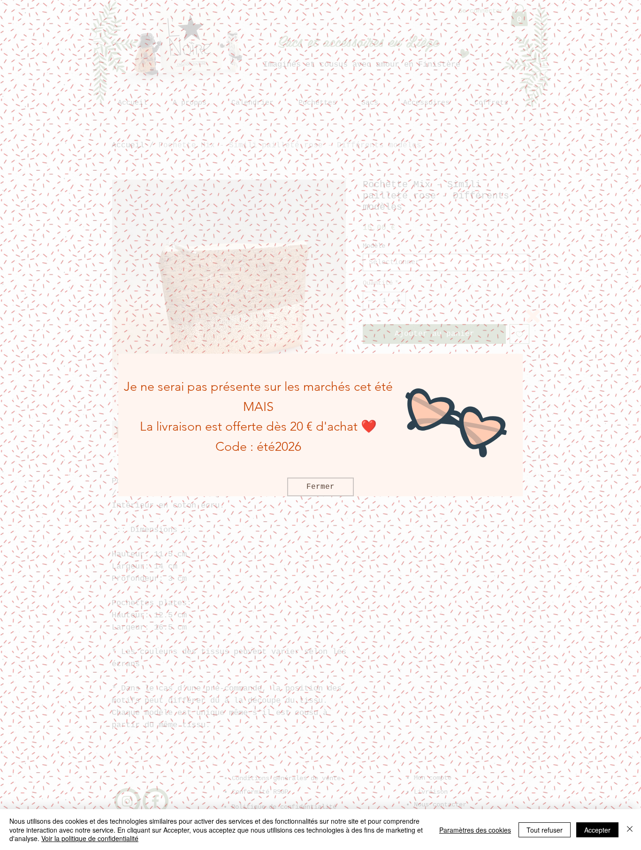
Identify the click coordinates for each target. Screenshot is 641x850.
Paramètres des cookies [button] (475, 830)
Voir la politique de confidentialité (89, 838)
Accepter (597, 830)
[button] (533, 316)
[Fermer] (629, 829)
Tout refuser (545, 830)
